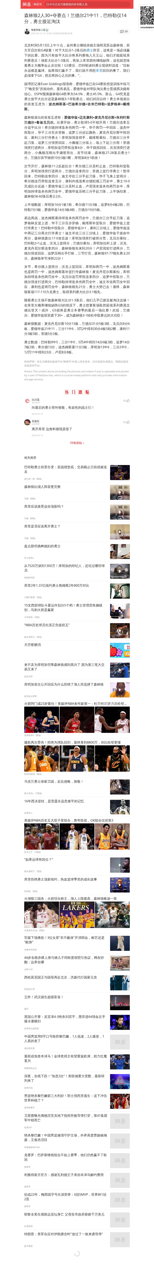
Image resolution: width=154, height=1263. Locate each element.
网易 (26, 4)
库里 (99, 70)
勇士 (89, 50)
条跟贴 (76, 443)
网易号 (38, 4)
